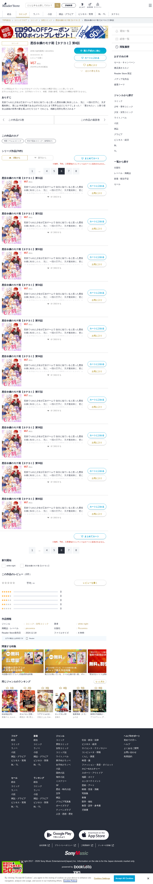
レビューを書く (36, 58)
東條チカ (5, 717)
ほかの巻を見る (92, 71)
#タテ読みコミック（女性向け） (40, 141)
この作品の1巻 (16, 120)
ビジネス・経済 (121, 140)
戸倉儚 (104, 717)
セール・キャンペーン (124, 62)
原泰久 (57, 717)
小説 (116, 123)
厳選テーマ (119, 84)
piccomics (50, 51)
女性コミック (46, 20)
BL (115, 145)
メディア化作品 (121, 79)
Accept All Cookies (124, 878)
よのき (75, 717)
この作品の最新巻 (90, 120)
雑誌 (116, 129)
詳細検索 (68, 5)
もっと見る (99, 682)
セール (117, 184)
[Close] (148, 878)
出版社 (117, 167)
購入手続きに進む (92, 50)
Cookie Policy (70, 881)
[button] (106, 845)
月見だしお (41, 717)
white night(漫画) (37, 51)
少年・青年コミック (123, 106)
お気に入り (92, 65)
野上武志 (33, 717)
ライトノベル (120, 117)
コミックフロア (20, 20)
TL (115, 151)
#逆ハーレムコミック (12, 141)
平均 (29, 583)
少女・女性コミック (123, 112)
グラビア (118, 134)
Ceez (49, 717)
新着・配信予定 (121, 178)
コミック (34, 20)
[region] (76, 878)
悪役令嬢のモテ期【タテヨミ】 (68, 20)
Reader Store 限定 (123, 73)
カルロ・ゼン (15, 717)
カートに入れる (92, 58)
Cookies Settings (102, 878)
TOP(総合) (6, 20)
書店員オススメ (121, 68)
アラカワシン (95, 717)
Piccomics (82, 628)
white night (11, 566)
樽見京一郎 (24, 717)
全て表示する (56, 197)
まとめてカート (92, 158)
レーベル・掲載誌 (122, 173)
